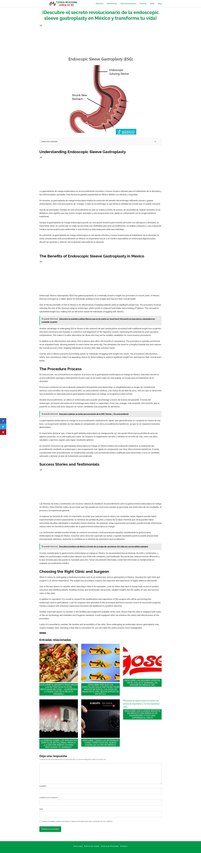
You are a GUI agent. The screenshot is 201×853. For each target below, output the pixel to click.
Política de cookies (92, 846)
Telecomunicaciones (128, 4)
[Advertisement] (100, 42)
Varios (152, 4)
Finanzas (143, 4)
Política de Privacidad (110, 846)
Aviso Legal (78, 846)
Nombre (43, 786)
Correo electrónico (49, 797)
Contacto (124, 846)
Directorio (99, 4)
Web (41, 809)
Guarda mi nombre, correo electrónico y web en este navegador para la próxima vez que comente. (77, 821)
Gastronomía (112, 4)
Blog (160, 4)
